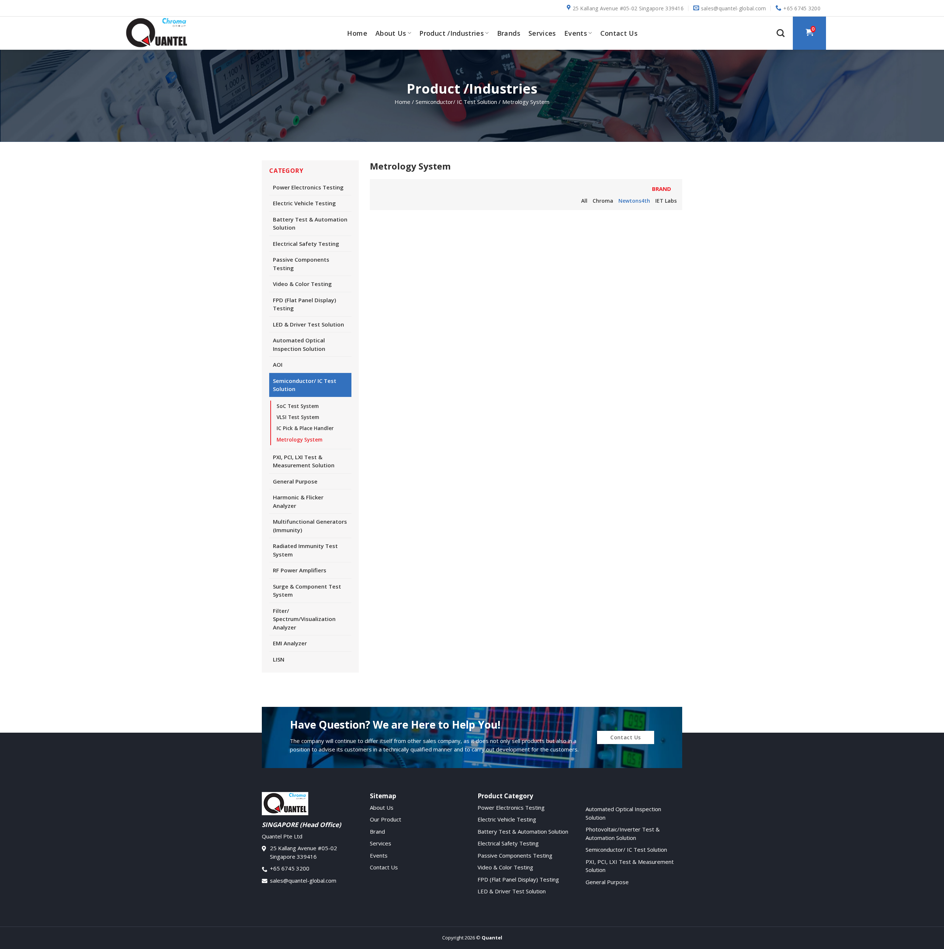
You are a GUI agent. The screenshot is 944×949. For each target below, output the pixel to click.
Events (575, 33)
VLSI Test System (298, 417)
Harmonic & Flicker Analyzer (298, 501)
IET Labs (666, 200)
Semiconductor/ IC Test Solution (304, 385)
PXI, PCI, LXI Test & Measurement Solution (303, 461)
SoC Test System (298, 406)
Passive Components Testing (301, 264)
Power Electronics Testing (308, 187)
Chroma (603, 200)
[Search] (781, 33)
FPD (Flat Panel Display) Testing (304, 304)
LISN (278, 659)
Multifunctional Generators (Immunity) (310, 526)
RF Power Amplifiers (299, 570)
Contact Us (619, 33)
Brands (508, 33)
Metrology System (299, 439)
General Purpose (295, 481)
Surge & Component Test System (307, 591)
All (584, 200)
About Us (390, 33)
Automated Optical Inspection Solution (299, 344)
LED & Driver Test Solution (308, 324)
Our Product (385, 819)
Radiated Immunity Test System (305, 550)
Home (357, 33)
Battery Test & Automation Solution (310, 223)
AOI (277, 364)
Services (542, 33)
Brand (377, 831)
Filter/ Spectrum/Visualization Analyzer (304, 619)
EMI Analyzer (290, 643)
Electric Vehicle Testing (304, 203)
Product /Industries (451, 33)
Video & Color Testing (302, 283)
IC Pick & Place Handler (305, 428)
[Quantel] (160, 33)
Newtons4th (634, 200)
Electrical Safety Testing (306, 243)
